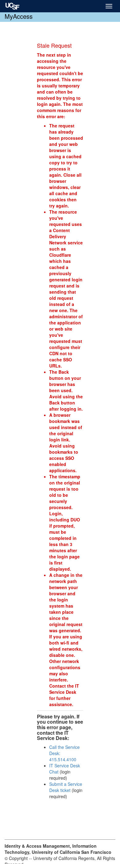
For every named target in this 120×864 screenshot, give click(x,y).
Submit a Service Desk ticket (65, 787)
